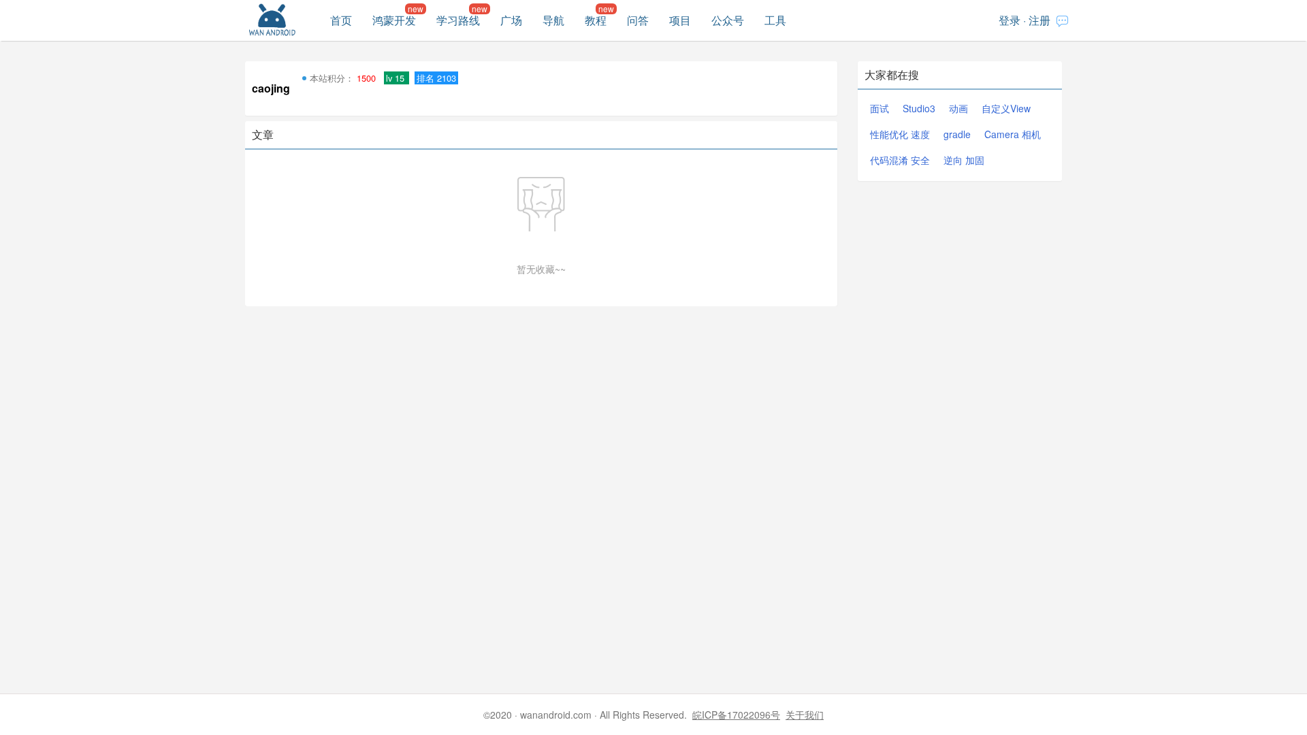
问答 (638, 20)
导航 (553, 20)
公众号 (727, 20)
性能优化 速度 (900, 134)
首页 (341, 20)
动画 (958, 108)
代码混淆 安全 (900, 160)
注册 (1039, 20)
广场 (511, 20)
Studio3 (919, 108)
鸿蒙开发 (394, 20)
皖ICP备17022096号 (736, 714)
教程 (596, 20)
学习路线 (458, 20)
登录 (1009, 20)
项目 (680, 20)
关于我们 (805, 714)
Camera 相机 (1012, 134)
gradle (957, 134)
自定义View (1006, 108)
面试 (879, 108)
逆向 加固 (963, 160)
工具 (775, 20)
